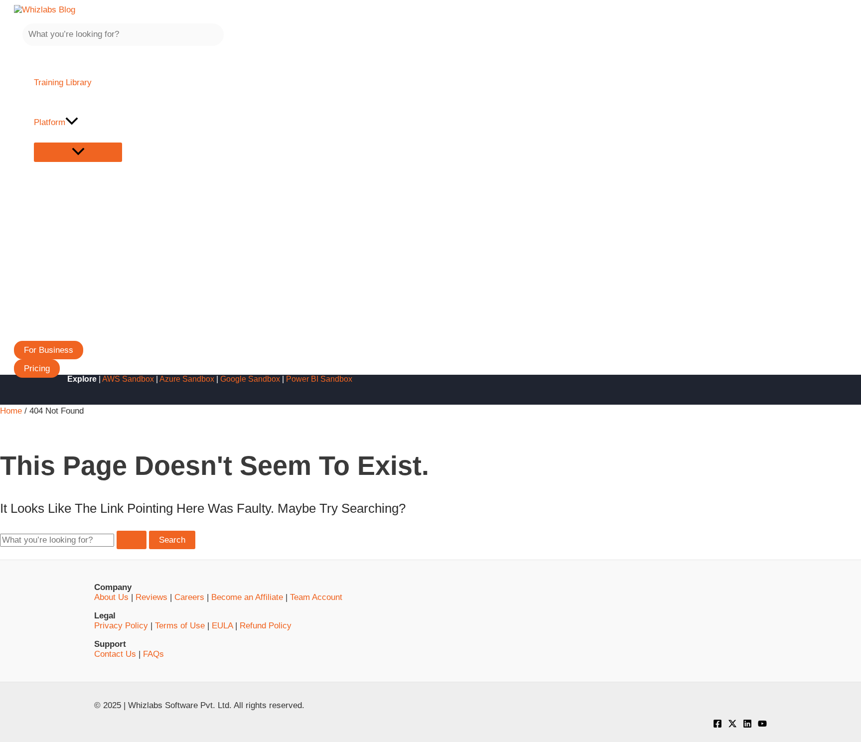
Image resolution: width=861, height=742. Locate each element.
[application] (71, 123)
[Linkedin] (747, 725)
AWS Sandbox (128, 379)
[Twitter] (732, 725)
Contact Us (115, 654)
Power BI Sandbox (319, 379)
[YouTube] (762, 725)
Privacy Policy (121, 625)
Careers (189, 597)
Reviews (151, 597)
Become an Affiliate (247, 597)
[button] (48, 350)
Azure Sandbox (186, 379)
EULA (222, 625)
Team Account (316, 597)
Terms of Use (180, 625)
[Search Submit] (131, 540)
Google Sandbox (250, 379)
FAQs (153, 654)
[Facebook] (717, 725)
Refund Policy (265, 625)
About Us (111, 597)
